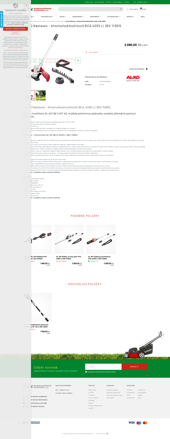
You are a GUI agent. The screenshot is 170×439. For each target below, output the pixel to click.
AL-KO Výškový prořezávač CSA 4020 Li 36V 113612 (99, 258)
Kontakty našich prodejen (64, 393)
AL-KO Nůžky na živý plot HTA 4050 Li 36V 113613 (68, 258)
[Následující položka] (78, 60)
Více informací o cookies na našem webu (15, 50)
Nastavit (15, 33)
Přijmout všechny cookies (15, 28)
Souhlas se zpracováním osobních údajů (101, 372)
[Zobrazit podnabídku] (34, 17)
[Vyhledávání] (91, 9)
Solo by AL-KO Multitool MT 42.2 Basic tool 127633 (35, 258)
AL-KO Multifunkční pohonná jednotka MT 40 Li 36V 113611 (36, 326)
